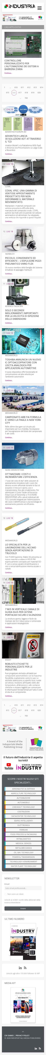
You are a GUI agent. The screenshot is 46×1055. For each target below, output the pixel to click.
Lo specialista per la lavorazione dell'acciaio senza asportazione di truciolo (20, 549)
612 (28, 87)
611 (22, 87)
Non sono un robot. (15, 894)
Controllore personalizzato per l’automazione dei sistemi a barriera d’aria (21, 65)
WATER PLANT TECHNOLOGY (23, 866)
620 (39, 92)
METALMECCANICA (23, 848)
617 (19, 92)
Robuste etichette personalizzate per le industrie (18, 666)
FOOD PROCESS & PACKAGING (23, 834)
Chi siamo (9, 1035)
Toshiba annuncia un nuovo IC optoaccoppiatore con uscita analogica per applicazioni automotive (23, 364)
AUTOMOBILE (24, 802)
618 (26, 92)
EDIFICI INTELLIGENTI (23, 820)
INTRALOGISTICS (23, 839)
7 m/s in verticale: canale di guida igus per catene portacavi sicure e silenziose (23, 612)
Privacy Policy (22, 1035)
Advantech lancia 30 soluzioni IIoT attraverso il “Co (23, 138)
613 (35, 87)
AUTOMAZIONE (23, 798)
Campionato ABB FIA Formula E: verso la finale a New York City (23, 419)
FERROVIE (23, 829)
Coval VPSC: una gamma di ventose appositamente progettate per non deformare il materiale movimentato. (21, 196)
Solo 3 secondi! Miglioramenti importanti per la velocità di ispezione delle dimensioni (22, 314)
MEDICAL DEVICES (23, 843)
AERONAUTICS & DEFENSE (23, 789)
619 (32, 92)
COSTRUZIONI (24, 811)
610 (16, 87)
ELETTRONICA (24, 825)
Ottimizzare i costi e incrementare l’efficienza (21, 475)
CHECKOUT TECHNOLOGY (23, 807)
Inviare (23, 908)
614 (41, 87)
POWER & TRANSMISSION (23, 857)
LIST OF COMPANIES (13, 1040)
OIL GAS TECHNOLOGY (23, 852)
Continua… (8, 73)
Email (6, 884)
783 (26, 98)
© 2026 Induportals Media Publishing (22, 1038)
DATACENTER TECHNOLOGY (23, 816)
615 (7, 92)
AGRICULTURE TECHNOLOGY (23, 793)
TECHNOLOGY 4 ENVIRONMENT (23, 861)
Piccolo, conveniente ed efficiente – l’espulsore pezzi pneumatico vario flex (23, 260)
